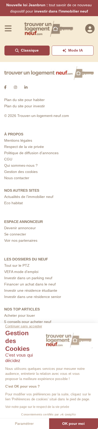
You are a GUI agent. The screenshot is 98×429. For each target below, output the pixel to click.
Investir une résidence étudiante (30, 290)
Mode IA (75, 50)
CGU (8, 159)
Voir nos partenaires (20, 240)
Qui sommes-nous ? (21, 165)
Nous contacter (16, 178)
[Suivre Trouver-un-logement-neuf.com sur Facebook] (5, 87)
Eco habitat (13, 203)
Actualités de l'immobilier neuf (28, 197)
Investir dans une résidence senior (32, 297)
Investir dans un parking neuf (28, 278)
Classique (30, 50)
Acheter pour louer (19, 315)
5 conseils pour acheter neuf (27, 322)
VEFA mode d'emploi (21, 272)
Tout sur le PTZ (17, 265)
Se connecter (15, 234)
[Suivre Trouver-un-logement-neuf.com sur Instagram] (15, 87)
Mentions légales (18, 140)
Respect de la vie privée (24, 147)
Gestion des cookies (21, 172)
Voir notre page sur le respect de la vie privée (37, 407)
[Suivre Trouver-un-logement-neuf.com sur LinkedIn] (25, 87)
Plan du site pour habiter (24, 100)
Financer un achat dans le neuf (30, 284)
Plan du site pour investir (24, 106)
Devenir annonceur (20, 228)
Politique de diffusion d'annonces (31, 153)
